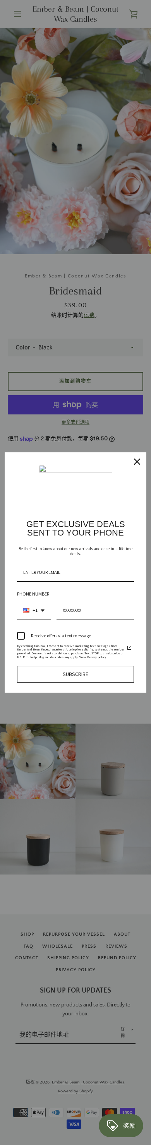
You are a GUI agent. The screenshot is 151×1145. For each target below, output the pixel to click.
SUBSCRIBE (75, 674)
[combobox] (34, 610)
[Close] (137, 461)
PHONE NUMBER (33, 594)
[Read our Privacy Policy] (129, 647)
